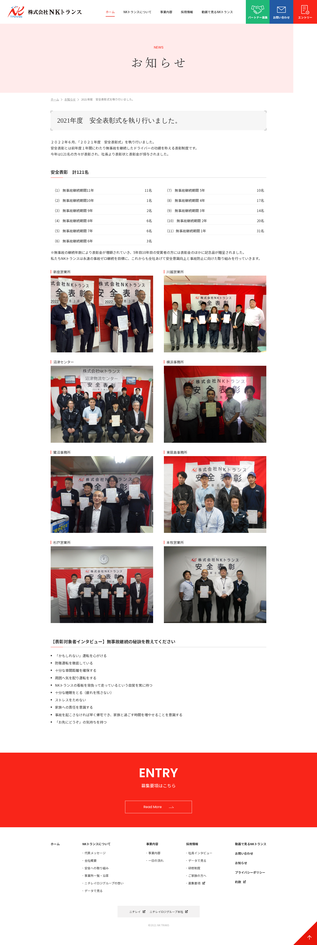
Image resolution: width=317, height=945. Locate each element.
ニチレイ (135, 912)
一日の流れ (155, 860)
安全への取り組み (97, 868)
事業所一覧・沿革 (97, 875)
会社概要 (91, 860)
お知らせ (70, 99)
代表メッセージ (95, 853)
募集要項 (194, 883)
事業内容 (166, 11)
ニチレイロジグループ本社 (166, 912)
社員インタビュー (200, 853)
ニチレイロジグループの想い (104, 883)
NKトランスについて (137, 11)
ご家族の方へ (197, 875)
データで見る (94, 890)
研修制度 (194, 868)
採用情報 (187, 11)
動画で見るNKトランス (217, 11)
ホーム (110, 11)
